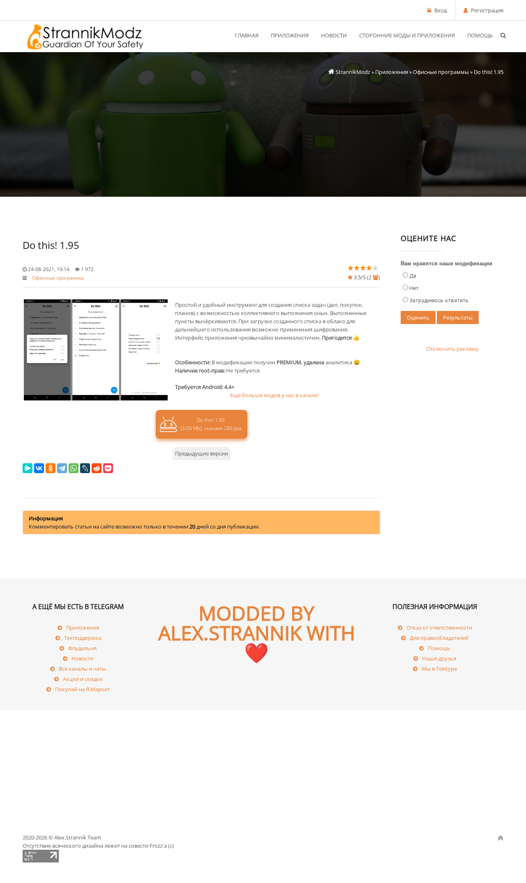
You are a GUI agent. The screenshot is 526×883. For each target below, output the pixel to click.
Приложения (391, 72)
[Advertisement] (263, 134)
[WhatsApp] (73, 468)
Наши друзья (439, 658)
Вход (440, 10)
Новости (82, 658)
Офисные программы (441, 72)
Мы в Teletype (439, 668)
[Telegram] (62, 468)
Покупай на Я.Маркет (82, 689)
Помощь (439, 648)
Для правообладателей (439, 638)
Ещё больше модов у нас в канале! (274, 395)
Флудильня (82, 648)
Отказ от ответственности (439, 627)
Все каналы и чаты (82, 668)
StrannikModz (353, 72)
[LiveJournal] (85, 468)
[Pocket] (108, 468)
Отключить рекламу (452, 348)
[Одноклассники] (50, 468)
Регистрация (487, 10)
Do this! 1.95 (210, 424)
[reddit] (97, 468)
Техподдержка (82, 638)
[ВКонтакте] (39, 468)
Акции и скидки (82, 679)
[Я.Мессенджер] (27, 468)
